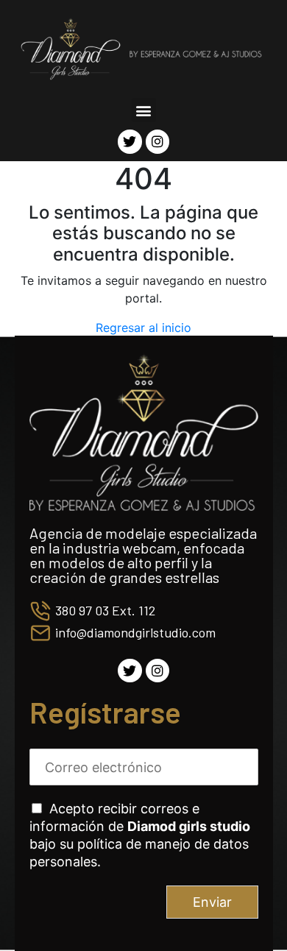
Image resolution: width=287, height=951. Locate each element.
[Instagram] (157, 141)
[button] (144, 110)
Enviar (212, 902)
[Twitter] (129, 141)
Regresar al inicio (143, 327)
